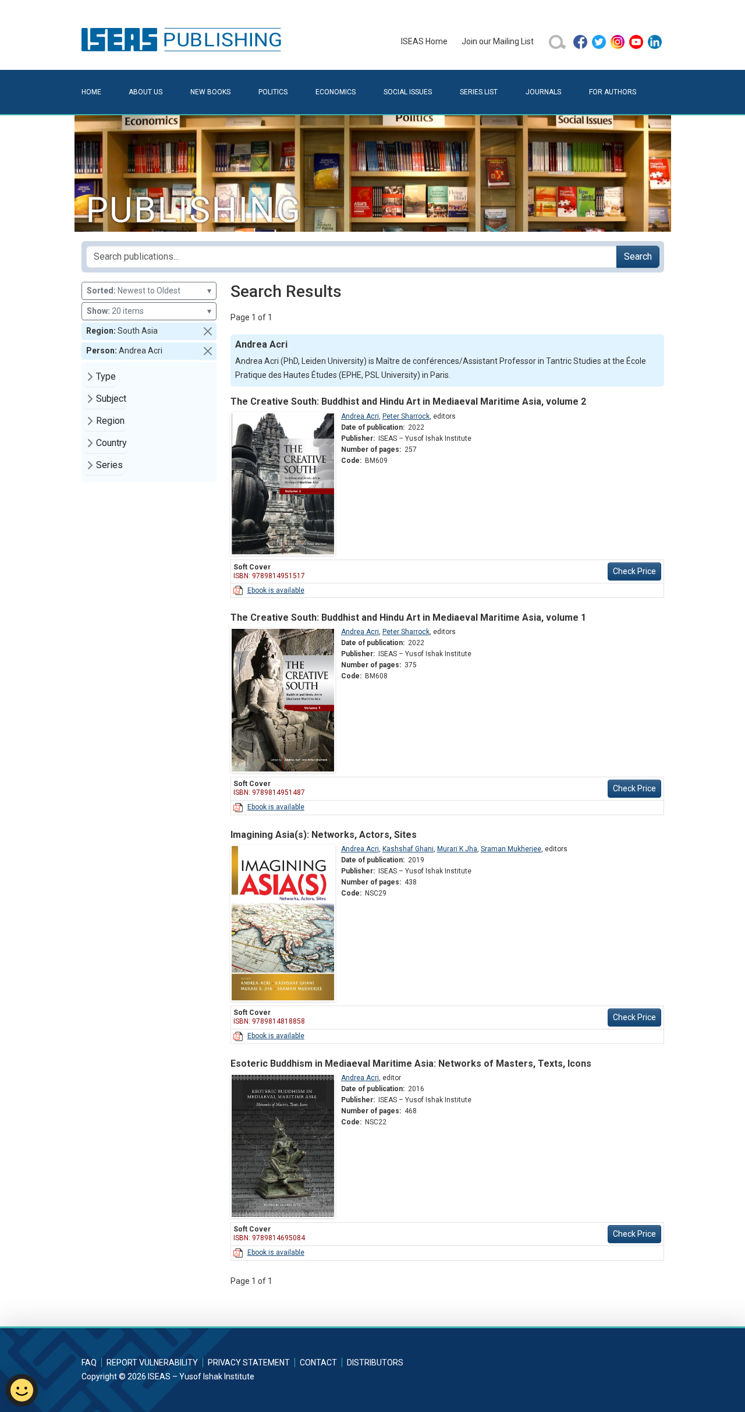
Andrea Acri (360, 416)
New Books (210, 92)
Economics (335, 92)
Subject (111, 398)
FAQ (89, 1362)
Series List (479, 92)
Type (106, 376)
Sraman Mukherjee (511, 849)
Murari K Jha (457, 849)
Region (110, 420)
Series (109, 464)
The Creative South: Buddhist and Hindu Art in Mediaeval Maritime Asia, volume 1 (408, 617)
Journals (543, 92)
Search (638, 256)
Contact (318, 1362)
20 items (149, 311)
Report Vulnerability (152, 1362)
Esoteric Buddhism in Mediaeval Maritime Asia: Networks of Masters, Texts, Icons (410, 1063)
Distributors (375, 1362)
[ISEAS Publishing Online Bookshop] (183, 39)
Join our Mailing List (498, 41)
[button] (208, 331)
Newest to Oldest (149, 290)
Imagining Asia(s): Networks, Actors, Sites (323, 834)
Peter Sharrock (406, 416)
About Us (145, 92)
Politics (273, 92)
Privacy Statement (249, 1362)
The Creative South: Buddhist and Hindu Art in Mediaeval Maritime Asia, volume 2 (408, 401)
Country (111, 442)
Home (91, 92)
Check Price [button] (634, 571)
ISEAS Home (424, 41)
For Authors (612, 92)
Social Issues (408, 92)
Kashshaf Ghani (408, 849)
